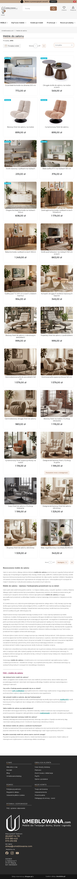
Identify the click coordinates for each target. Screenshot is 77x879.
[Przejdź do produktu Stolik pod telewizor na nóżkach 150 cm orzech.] (57, 236)
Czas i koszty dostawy (42, 767)
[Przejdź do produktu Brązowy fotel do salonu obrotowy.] (20, 532)
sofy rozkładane (18, 691)
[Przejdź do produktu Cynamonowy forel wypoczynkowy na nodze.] (20, 445)
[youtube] (17, 853)
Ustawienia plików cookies (15, 795)
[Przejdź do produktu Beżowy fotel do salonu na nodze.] (20, 111)
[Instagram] (12, 853)
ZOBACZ (53, 1)
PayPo (37, 776)
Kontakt (9, 770)
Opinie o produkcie (41, 779)
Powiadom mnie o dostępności (57, 472)
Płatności (38, 770)
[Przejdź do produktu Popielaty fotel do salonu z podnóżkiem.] (57, 320)
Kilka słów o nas (11, 767)
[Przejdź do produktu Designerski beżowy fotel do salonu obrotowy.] (57, 490)
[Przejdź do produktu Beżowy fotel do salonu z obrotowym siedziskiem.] (20, 320)
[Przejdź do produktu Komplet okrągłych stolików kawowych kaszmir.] (57, 278)
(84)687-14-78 (12, 836)
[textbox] (64, 45)
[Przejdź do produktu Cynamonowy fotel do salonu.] (57, 111)
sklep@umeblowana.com (18, 846)
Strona (31, 46)
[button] (53, 8)
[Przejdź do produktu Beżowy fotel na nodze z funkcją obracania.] (57, 403)
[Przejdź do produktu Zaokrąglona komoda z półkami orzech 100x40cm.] (57, 195)
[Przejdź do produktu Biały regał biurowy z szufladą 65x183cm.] (57, 532)
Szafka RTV (64, 699)
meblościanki (45, 713)
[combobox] (35, 8)
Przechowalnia (40, 795)
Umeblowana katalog (13, 776)
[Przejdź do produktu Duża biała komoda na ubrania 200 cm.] (20, 70)
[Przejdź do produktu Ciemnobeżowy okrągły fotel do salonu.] (20, 403)
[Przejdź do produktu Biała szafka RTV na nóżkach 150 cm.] (57, 153)
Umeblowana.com (8, 30)
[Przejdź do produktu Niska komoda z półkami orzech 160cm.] (20, 236)
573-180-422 (11, 838)
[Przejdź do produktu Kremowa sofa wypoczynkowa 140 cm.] (57, 361)
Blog (8, 773)
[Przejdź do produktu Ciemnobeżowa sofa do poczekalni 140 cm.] (20, 361)
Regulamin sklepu (12, 792)
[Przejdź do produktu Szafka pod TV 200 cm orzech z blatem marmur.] (20, 278)
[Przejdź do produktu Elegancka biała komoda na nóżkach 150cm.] (20, 195)
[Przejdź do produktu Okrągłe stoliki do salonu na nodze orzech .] (57, 70)
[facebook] (7, 853)
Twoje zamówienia (41, 789)
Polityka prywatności (13, 789)
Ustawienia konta (41, 792)
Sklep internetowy (22, 876)
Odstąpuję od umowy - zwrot (45, 798)
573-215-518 (11, 841)
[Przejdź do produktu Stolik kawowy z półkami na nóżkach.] (20, 153)
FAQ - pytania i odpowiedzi (15, 808)
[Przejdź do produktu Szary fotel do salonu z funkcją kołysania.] (20, 490)
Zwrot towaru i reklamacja (44, 773)
